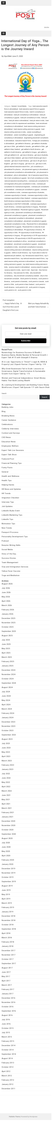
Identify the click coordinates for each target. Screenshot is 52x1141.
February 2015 (8, 1041)
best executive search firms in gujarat (32, 109)
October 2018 (8, 925)
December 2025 (8, 618)
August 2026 (7, 584)
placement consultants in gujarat (35, 221)
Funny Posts (7, 467)
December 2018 (8, 916)
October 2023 (8, 730)
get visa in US (30, 164)
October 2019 (8, 877)
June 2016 (6, 1024)
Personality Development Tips (15, 537)
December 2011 (8, 1089)
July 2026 (6, 588)
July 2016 (6, 1020)
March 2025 (7, 657)
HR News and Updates (11, 489)
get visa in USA (41, 164)
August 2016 (7, 1015)
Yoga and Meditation (11, 575)
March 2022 (7, 791)
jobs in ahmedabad (20, 175)
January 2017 (7, 994)
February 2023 (8, 765)
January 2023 (7, 769)
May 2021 (6, 799)
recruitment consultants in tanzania (31, 247)
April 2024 (6, 705)
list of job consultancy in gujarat (15, 178)
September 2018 (9, 929)
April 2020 (6, 856)
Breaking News (8, 416)
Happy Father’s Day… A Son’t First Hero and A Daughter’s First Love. (12, 307)
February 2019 (8, 907)
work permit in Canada (36, 281)
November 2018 (8, 920)
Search (4, 393)
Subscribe (25, 341)
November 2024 (8, 674)
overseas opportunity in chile (37, 195)
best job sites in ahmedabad (18, 120)
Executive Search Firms (23, 141)
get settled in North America (30, 149)
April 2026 (6, 601)
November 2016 (8, 1002)
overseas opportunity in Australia (32, 192)
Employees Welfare (10, 446)
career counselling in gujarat (23, 135)
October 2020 (8, 830)
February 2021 (8, 812)
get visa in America (26, 155)
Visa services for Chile (21, 273)
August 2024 (7, 687)
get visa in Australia (41, 155)
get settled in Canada (23, 146)
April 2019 (6, 899)
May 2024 (6, 700)
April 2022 (6, 787)
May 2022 (6, 782)
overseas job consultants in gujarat (27, 189)
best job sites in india (37, 120)
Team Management (10, 562)
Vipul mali (34, 270)
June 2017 (6, 972)
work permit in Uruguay (37, 287)
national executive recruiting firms (15, 181)
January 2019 (7, 912)
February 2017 (8, 989)
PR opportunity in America (33, 230)
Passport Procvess (10, 532)
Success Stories (9, 558)
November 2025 (8, 623)
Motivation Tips (8, 524)
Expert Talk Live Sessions (13, 450)
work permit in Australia (19, 281)
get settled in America (22, 143)
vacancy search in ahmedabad (19, 267)
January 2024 (7, 717)
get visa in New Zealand (12, 158)
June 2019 (6, 890)
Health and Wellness (10, 476)
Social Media (21, 106)
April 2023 (6, 756)
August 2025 (7, 636)
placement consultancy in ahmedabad (29, 212)
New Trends (7, 528)
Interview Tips (8, 502)
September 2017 (9, 963)
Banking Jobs (7, 407)
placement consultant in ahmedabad (21, 218)
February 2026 (8, 610)
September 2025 (9, 631)
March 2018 (7, 938)
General (14, 106)
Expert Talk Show (9, 455)
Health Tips (7, 480)
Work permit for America (28, 278)
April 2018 (6, 933)
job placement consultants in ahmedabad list (20, 172)
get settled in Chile (38, 146)
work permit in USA (24, 290)
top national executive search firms (33, 258)
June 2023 (6, 748)
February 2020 (8, 860)
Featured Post (8, 459)
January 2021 (7, 817)
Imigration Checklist (10, 498)
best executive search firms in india (16, 112)
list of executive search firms (38, 175)
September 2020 (9, 834)
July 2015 (6, 1032)
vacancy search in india (12, 270)
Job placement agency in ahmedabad (35, 169)
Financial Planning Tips (12, 463)
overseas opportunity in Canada (15, 195)
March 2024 (7, 709)
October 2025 (8, 627)
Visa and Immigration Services (15, 567)
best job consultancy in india (30, 118)
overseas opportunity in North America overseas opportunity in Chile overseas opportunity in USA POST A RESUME (26, 201)
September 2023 (9, 735)
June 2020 (6, 847)
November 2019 (8, 873)
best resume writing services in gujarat (27, 129)
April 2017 (6, 981)
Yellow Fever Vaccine (11, 571)
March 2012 (7, 1076)
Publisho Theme (14, 1117)
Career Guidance (9, 420)
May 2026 (6, 597)
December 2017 (8, 950)
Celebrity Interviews (10, 429)
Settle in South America (20, 253)
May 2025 (6, 648)
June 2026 (6, 592)
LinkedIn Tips (7, 519)
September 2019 (9, 881)
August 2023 (7, 739)
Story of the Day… (9, 554)
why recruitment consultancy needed (26, 276)
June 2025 (6, 644)
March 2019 (7, 903)
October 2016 (8, 1007)
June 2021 (6, 795)
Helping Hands (8, 485)
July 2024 (6, 692)
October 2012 (8, 1067)
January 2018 (7, 946)
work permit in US (10, 290)
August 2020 (7, 838)
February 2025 (8, 661)
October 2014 (8, 1050)
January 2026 (7, 614)
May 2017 (6, 976)
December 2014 (8, 1045)
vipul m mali (26, 270)
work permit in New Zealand (24, 284)
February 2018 (8, 942)
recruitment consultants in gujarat (25, 244)
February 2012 (8, 1080)
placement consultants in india (14, 224)
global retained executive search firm (17, 166)
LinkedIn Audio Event (11, 511)
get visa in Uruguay (17, 164)
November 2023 (8, 726)
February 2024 (8, 713)
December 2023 (8, 722)
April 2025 (6, 653)
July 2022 (6, 774)
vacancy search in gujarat (39, 267)
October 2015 (8, 1028)
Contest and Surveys (11, 433)
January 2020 (7, 864)
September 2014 (9, 1054)
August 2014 (7, 1058)
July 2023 (6, 743)
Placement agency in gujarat (30, 210)
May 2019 (6, 894)
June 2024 (6, 696)
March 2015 (7, 1037)
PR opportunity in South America (30, 232)
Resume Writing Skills (11, 545)
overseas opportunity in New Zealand (17, 198)
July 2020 (6, 843)
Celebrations (7, 424)
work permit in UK (22, 287)
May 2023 (6, 752)
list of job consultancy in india (38, 178)
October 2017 (8, 959)
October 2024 (8, 679)
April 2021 (6, 804)
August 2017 (7, 968)
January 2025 (7, 666)
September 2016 (9, 1011)
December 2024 (8, 670)
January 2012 (7, 1084)
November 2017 (8, 955)
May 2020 (6, 851)
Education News (9, 442)
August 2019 (7, 886)
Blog (3, 411)
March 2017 (7, 985)
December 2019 (8, 868)
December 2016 (8, 998)
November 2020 (8, 825)
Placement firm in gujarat (12, 227)
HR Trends (6, 493)
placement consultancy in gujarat (15, 215)
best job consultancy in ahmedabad (26, 115)
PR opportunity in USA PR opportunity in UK (30, 238)
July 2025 (6, 640)
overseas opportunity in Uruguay (27, 207)
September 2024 (9, 683)
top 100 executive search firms (32, 255)
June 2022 (6, 778)
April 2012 (6, 1071)
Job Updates (7, 506)
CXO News (6, 437)
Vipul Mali (7, 56)
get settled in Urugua (29, 152)
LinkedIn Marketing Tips (12, 515)
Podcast (5, 541)
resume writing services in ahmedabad (17, 250)
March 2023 (7, 761)
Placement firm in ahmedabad (37, 224)
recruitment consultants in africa (15, 241)
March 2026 (7, 605)
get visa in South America (20, 161)
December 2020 (8, 821)
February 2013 (8, 1063)
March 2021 (7, 808)
